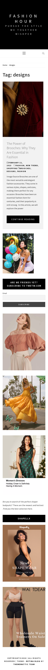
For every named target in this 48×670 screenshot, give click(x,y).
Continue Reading (23, 219)
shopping (12, 168)
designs (11, 171)
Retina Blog (33, 661)
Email (5, 293)
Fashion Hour (24, 18)
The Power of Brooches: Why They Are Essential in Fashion (21, 150)
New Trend (32, 165)
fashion (20, 165)
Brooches (25, 168)
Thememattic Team (24, 664)
